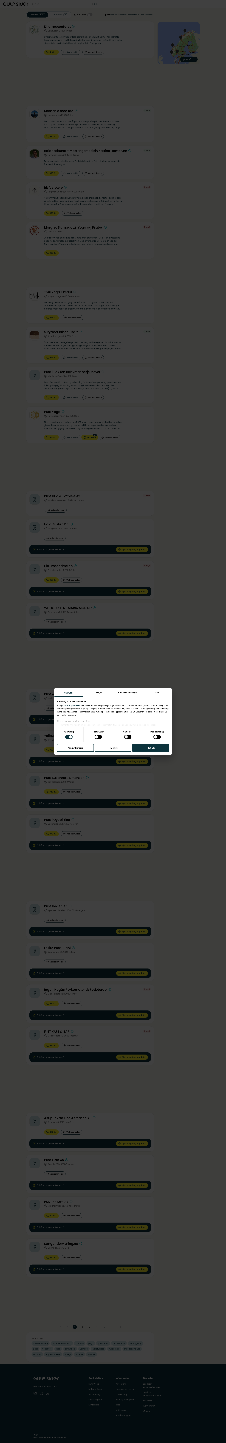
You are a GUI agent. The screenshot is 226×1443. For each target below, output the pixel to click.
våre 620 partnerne (71, 705)
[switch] (98, 737)
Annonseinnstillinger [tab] (127, 692)
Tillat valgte (113, 748)
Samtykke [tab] (68, 693)
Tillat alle (150, 748)
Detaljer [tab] (98, 692)
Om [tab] (157, 692)
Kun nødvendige (75, 748)
